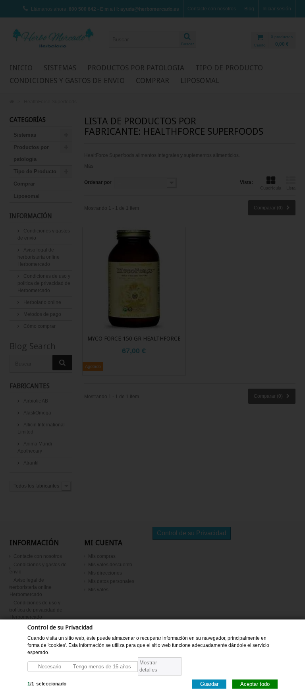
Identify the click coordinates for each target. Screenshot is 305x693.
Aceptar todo (255, 684)
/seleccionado (46, 683)
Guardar (209, 684)
